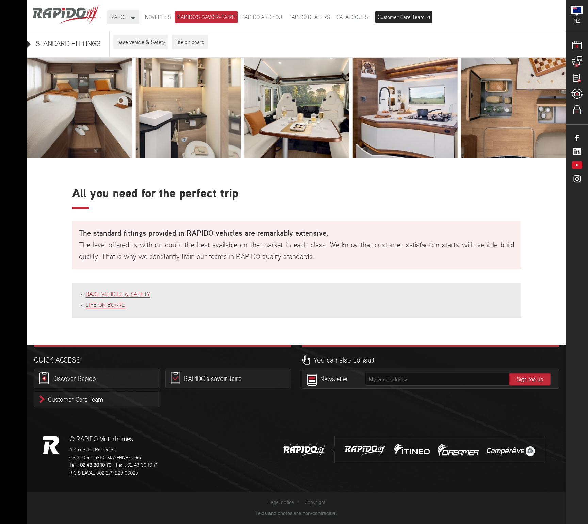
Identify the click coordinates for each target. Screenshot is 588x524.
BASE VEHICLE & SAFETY (118, 294)
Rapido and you (261, 17)
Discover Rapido (74, 379)
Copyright (315, 502)
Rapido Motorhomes (66, 15)
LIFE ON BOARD (106, 305)
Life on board (190, 42)
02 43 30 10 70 (95, 465)
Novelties (158, 17)
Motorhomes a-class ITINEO (412, 450)
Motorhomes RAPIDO (51, 445)
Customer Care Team (75, 400)
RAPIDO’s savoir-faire (212, 379)
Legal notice (281, 502)
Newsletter (334, 379)
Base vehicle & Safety (141, 42)
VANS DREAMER (458, 450)
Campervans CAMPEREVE (511, 451)
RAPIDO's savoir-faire (206, 17)
